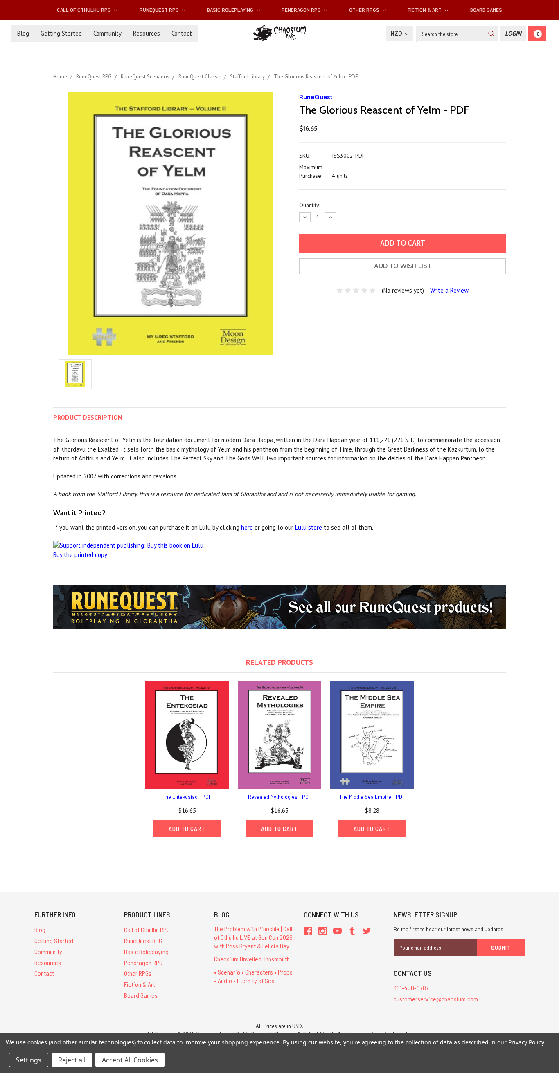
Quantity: (309, 205)
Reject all (72, 1059)
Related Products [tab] (279, 662)
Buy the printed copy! (81, 555)
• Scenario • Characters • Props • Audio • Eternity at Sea (253, 976)
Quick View (187, 735)
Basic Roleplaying (231, 9)
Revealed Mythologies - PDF (279, 796)
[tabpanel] (187, 759)
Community (107, 33)
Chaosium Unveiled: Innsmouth (252, 959)
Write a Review (449, 290)
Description (87, 417)
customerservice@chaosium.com (436, 999)
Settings (28, 1059)
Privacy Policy (526, 1042)
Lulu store (308, 527)
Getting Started (61, 33)
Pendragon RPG (302, 9)
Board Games (486, 9)
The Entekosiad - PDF (187, 796)
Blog (23, 33)
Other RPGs (365, 9)
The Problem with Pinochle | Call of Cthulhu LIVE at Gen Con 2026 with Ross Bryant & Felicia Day (253, 937)
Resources (146, 33)
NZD (397, 33)
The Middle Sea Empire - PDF (372, 796)
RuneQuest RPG (160, 9)
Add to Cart (187, 828)
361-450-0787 (411, 988)
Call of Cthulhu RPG (84, 9)
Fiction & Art (425, 9)
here (247, 527)
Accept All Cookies (130, 1059)
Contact (181, 33)
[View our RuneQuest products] (279, 606)
